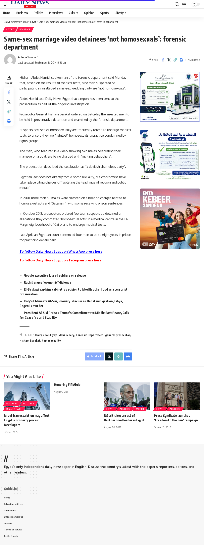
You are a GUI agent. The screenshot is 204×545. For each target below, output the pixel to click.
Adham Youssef (28, 57)
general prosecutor (117, 335)
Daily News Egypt (46, 335)
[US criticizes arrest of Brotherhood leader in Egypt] (127, 396)
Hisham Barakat (30, 340)
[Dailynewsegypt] (30, 4)
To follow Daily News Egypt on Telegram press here (60, 260)
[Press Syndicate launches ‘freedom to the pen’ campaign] (177, 396)
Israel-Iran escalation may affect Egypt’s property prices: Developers (27, 420)
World (140, 409)
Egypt (10, 29)
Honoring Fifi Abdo (67, 385)
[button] (7, 4)
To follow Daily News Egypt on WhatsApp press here (61, 251)
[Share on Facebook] (163, 60)
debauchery (66, 335)
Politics (25, 29)
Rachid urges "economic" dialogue (47, 282)
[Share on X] (169, 60)
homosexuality (51, 340)
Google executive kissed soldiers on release (55, 275)
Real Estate (14, 409)
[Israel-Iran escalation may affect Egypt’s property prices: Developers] (27, 396)
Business (12, 403)
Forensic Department (90, 335)
